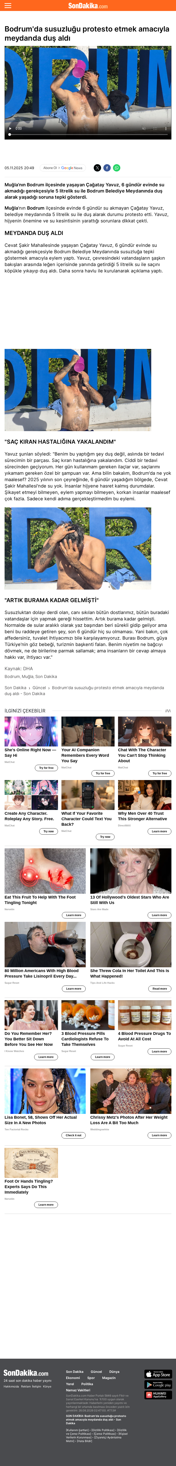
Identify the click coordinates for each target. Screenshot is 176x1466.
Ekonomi (73, 1378)
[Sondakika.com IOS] (158, 1374)
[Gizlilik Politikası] (102, 1430)
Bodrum (35, 208)
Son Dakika (74, 1372)
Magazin (109, 1378)
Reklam (26, 1386)
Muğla (11, 208)
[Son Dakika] (88, 5)
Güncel (96, 1372)
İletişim (36, 1386)
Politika (87, 1384)
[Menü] (8, 5)
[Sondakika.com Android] (158, 1384)
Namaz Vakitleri (78, 1390)
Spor (91, 1378)
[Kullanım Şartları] (77, 1430)
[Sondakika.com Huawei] (158, 1395)
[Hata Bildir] (84, 1441)
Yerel (70, 1384)
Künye (47, 1386)
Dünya (114, 1372)
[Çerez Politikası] (105, 1433)
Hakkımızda (11, 1386)
